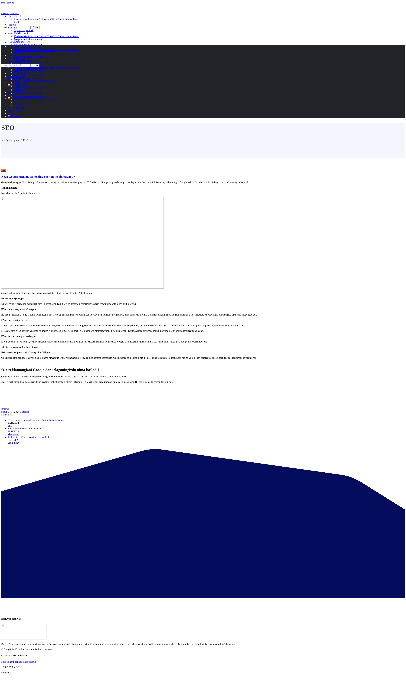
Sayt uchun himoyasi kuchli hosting (25, 428)
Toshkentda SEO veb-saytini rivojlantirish (28, 437)
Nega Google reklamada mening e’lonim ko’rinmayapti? (38, 176)
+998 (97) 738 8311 (10, 13)
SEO (3, 170)
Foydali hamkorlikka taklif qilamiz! (18, 661)
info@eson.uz (7, 3)
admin (4, 411)
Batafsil (5, 409)
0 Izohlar (24, 411)
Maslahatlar (13, 434)
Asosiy (4, 140)
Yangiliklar (13, 442)
